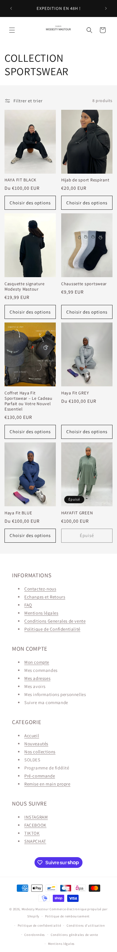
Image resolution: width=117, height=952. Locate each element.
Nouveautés (36, 743)
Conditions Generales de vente (55, 621)
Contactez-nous (40, 589)
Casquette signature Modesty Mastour (24, 286)
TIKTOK (32, 833)
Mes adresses (37, 678)
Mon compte (36, 662)
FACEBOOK (35, 825)
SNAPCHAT (35, 841)
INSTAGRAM (36, 817)
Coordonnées (34, 935)
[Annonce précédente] (11, 8)
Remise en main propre (47, 784)
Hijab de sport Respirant (85, 180)
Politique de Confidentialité (52, 629)
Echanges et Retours (44, 597)
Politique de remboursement (67, 916)
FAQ (28, 605)
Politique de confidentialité (39, 925)
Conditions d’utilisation (86, 925)
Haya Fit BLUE (18, 513)
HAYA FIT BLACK (20, 180)
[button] (12, 30)
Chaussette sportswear (84, 283)
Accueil (31, 735)
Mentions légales (41, 613)
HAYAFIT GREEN (77, 513)
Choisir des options (30, 203)
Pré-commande (39, 776)
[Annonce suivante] (105, 8)
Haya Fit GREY (75, 393)
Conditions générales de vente (74, 935)
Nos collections (40, 751)
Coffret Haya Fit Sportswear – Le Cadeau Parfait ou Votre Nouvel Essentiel (28, 401)
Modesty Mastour (35, 909)
